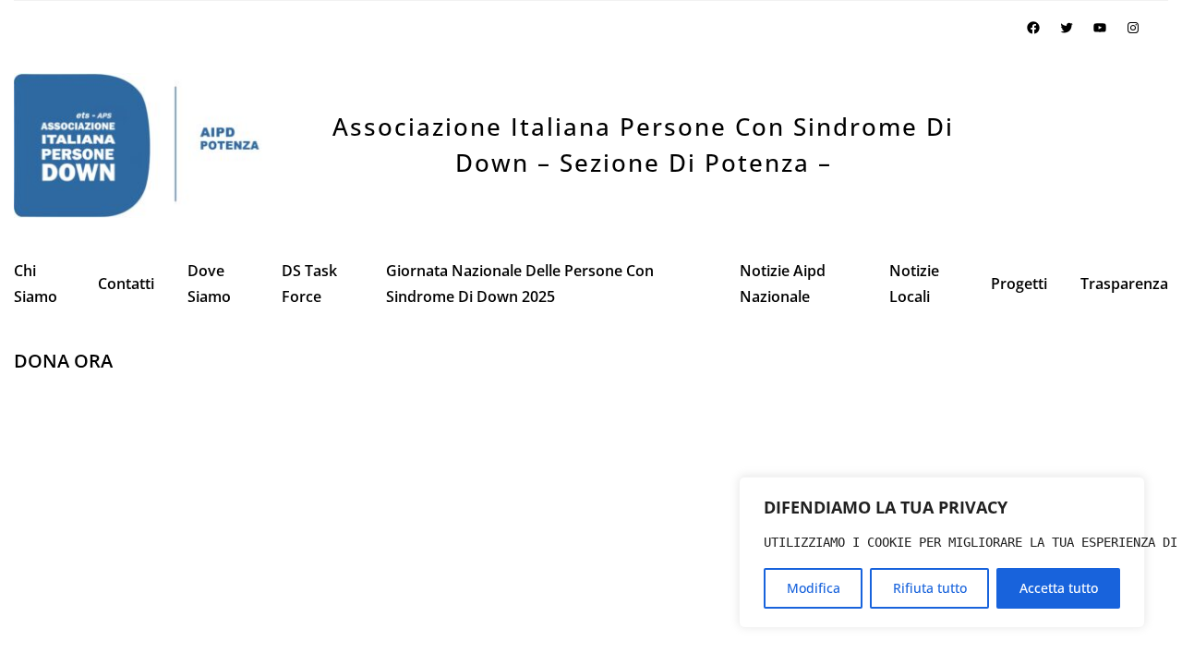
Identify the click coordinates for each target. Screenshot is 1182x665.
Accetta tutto (1058, 588)
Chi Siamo (35, 283)
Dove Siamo (209, 283)
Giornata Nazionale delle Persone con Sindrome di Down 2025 (520, 283)
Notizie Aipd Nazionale (783, 283)
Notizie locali (914, 283)
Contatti (126, 283)
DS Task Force (309, 283)
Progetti (1019, 283)
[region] (942, 552)
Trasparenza (1124, 283)
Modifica (813, 588)
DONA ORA (63, 360)
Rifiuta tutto (930, 588)
